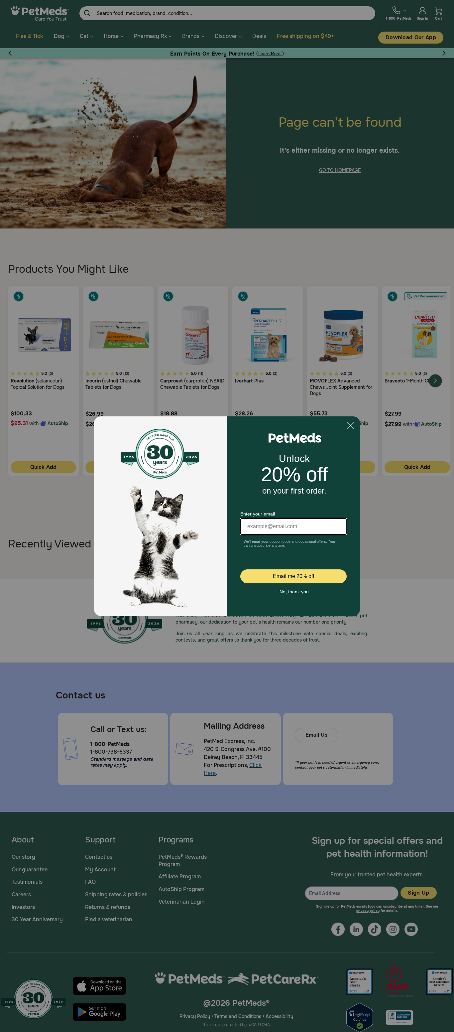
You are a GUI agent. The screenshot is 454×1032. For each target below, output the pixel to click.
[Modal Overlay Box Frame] (227, 516)
